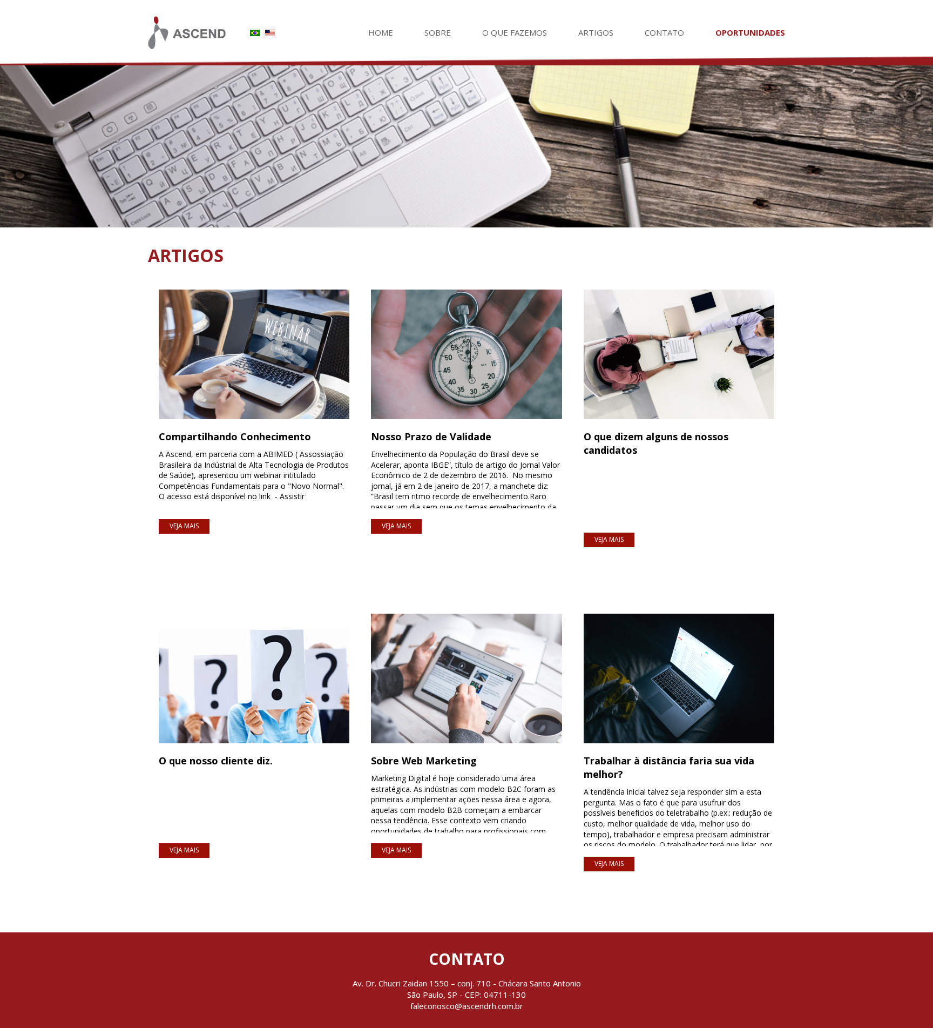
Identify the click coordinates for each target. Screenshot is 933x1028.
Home (380, 32)
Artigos (595, 32)
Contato (664, 32)
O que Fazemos (514, 32)
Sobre (437, 32)
